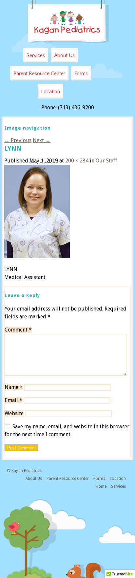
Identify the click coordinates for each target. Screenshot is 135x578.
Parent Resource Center (39, 73)
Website (14, 413)
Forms (81, 73)
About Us (64, 55)
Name (14, 387)
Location (50, 92)
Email (13, 400)
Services (36, 55)
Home (101, 486)
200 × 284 (76, 161)
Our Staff (106, 161)
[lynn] (37, 256)
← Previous (17, 140)
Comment (18, 330)
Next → (41, 140)
